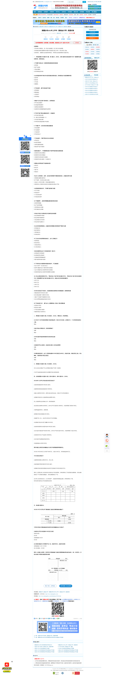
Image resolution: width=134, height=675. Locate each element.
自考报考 (46, 11)
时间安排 (92, 47)
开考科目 (87, 51)
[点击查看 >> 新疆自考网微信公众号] (25, 177)
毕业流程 (87, 53)
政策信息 (40, 11)
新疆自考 (41, 591)
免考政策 (92, 53)
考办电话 (87, 49)
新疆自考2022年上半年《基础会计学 (92, 77)
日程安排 (52, 11)
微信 (59, 618)
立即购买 (77, 42)
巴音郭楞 (62, 17)
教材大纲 (76, 11)
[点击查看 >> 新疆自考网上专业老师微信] (25, 163)
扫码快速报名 (88, 57)
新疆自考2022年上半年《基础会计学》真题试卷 (58, 26)
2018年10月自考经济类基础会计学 (91, 79)
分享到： (36, 618)
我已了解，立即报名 (50, 585)
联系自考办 (81, 670)
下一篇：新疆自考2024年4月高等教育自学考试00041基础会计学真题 (48, 637)
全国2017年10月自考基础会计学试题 (42, 648)
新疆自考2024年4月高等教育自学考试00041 (43, 644)
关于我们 (77, 670)
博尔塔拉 (57, 17)
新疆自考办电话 (91, 1)
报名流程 (98, 47)
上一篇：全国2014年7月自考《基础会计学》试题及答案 (46, 635)
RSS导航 (95, 1)
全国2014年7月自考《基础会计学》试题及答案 (44, 646)
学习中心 (58, 11)
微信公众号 (96, 57)
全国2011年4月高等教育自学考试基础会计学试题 (44, 650)
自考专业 (64, 11)
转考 (78, 14)
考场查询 (98, 49)
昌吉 (54, 17)
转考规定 (98, 53)
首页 (35, 11)
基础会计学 (46, 26)
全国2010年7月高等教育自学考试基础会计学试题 (68, 650)
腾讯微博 (51, 618)
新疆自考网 (41, 26)
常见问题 (88, 11)
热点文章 (88, 75)
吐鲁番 (48, 17)
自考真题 (82, 11)
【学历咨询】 (70, 33)
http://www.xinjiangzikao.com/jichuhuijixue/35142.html (50, 596)
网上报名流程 (50, 14)
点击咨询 (94, 4)
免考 (75, 14)
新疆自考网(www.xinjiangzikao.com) (45, 1)
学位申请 (94, 14)
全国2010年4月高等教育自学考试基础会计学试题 (44, 651)
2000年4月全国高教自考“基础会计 (91, 88)
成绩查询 (92, 49)
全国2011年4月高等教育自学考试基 (91, 94)
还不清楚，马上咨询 (66, 585)
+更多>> (66, 17)
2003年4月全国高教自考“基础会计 (91, 92)
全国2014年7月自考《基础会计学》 (91, 81)
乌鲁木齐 (39, 17)
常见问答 (96, 75)
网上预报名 (94, 11)
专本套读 (70, 11)
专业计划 (87, 47)
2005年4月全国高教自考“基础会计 (91, 86)
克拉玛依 (44, 17)
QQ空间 (41, 618)
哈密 (51, 17)
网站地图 (99, 1)
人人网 (56, 618)
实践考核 (98, 51)
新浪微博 (46, 618)
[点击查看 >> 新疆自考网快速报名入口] (25, 150)
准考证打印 (66, 14)
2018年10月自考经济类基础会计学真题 (66, 648)
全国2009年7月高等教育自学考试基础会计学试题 (68, 651)
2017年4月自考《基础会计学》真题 (65, 646)
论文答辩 (89, 14)
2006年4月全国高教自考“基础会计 (91, 90)
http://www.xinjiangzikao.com (52, 594)
